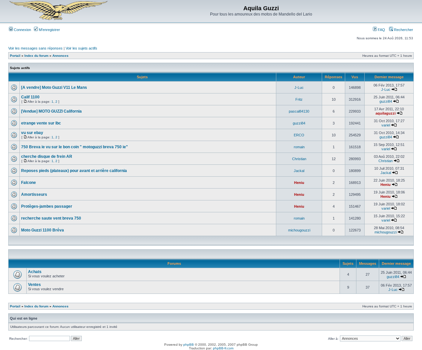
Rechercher (403, 30)
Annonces (60, 55)
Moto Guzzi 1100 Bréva (42, 230)
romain (299, 147)
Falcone (28, 182)
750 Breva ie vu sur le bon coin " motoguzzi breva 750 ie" (74, 147)
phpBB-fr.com (223, 348)
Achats (35, 271)
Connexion (22, 30)
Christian (299, 159)
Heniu (299, 183)
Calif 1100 (30, 97)
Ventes (34, 284)
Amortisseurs (34, 194)
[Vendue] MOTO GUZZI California (51, 111)
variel (385, 125)
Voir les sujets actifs (81, 48)
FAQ (381, 30)
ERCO (299, 135)
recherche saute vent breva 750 (51, 218)
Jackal (299, 171)
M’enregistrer (49, 30)
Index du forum (36, 55)
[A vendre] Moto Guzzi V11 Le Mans (54, 87)
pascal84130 (299, 111)
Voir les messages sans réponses (35, 48)
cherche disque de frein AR (46, 156)
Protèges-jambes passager (46, 206)
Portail (15, 55)
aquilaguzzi (386, 113)
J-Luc (299, 87)
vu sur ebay (32, 132)
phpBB (188, 344)
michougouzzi (299, 230)
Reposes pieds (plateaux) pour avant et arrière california (74, 170)
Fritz (299, 99)
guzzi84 (385, 101)
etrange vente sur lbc (41, 123)
